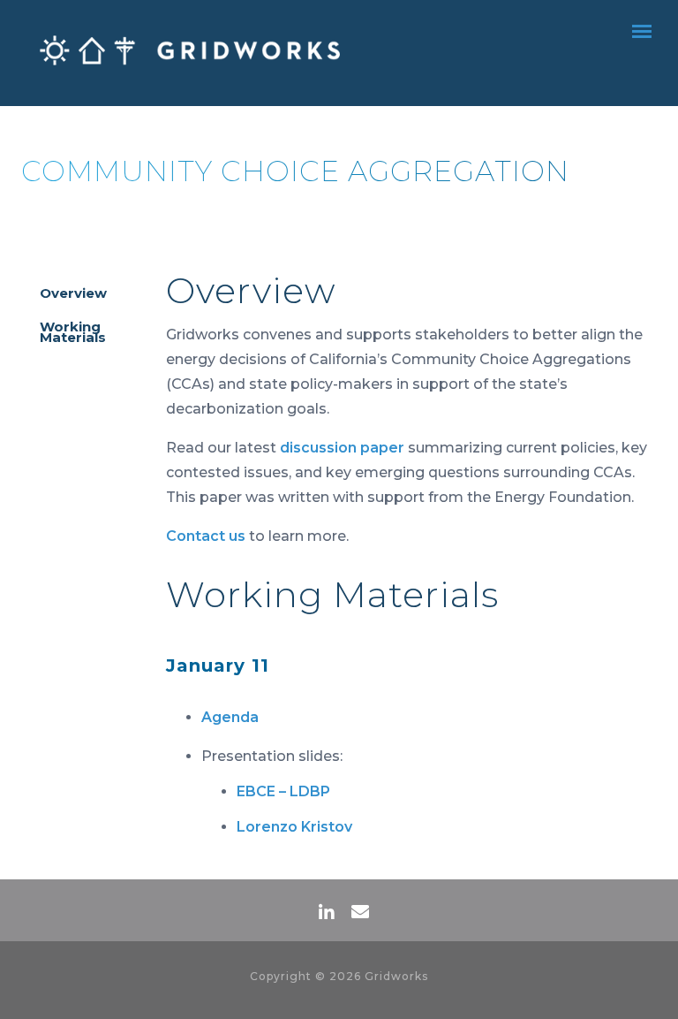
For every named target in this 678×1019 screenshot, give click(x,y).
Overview (73, 293)
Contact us (205, 536)
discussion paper (342, 447)
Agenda (230, 717)
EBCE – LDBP (283, 791)
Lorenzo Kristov (294, 826)
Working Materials (73, 332)
